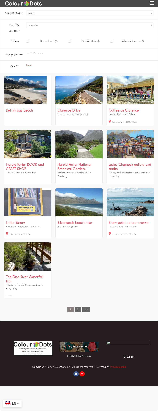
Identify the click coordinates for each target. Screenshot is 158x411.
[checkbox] (47, 41)
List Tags (14, 41)
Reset (29, 65)
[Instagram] (82, 373)
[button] (89, 13)
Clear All (14, 66)
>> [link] (86, 309)
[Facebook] (76, 373)
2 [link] (78, 309)
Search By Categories (14, 28)
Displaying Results (14, 54)
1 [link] (70, 309)
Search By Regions (14, 13)
